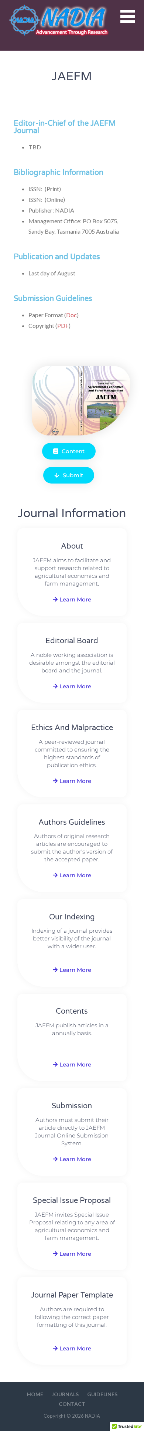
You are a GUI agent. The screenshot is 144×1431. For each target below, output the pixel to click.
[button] (132, 20)
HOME (35, 1394)
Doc (71, 314)
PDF (63, 325)
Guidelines (102, 1394)
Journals (65, 1394)
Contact (72, 1404)
